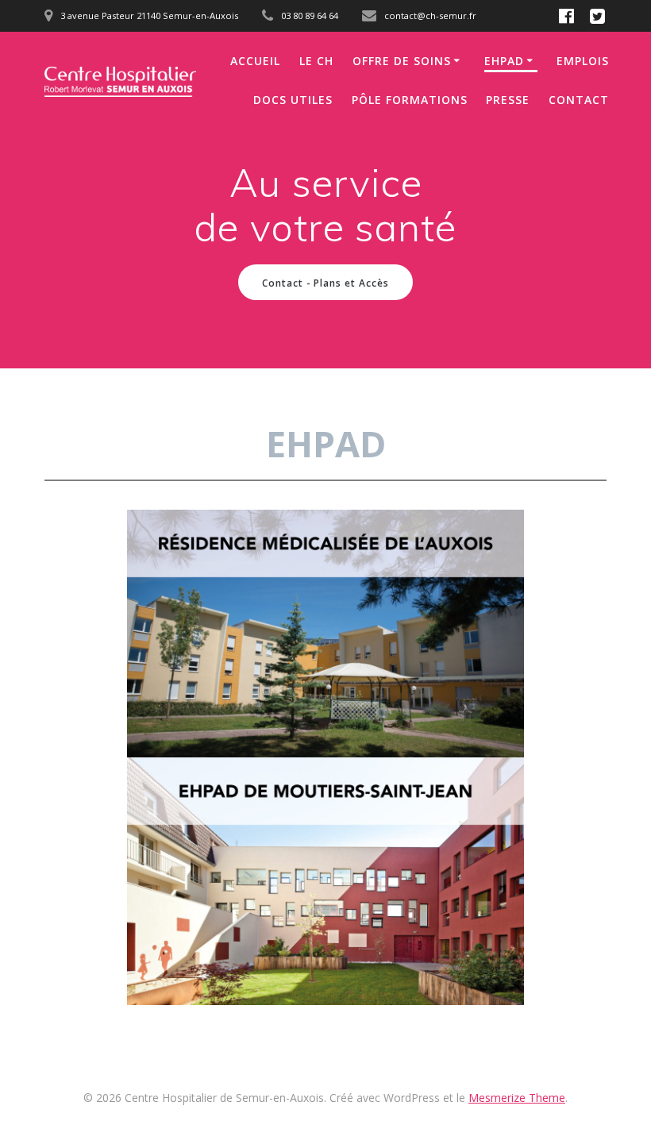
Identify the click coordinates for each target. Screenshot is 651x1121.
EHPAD (504, 60)
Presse (508, 99)
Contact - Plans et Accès (325, 282)
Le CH (316, 60)
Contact (579, 99)
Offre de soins (401, 60)
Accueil (255, 60)
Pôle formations (410, 99)
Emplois (583, 60)
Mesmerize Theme (516, 1097)
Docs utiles (293, 99)
